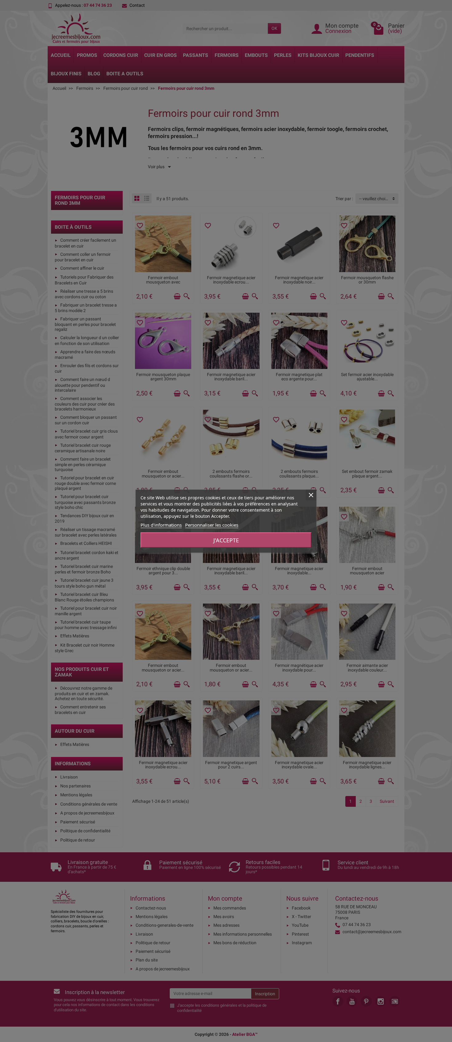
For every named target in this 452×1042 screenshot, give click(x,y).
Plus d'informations (161, 524)
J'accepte (226, 540)
